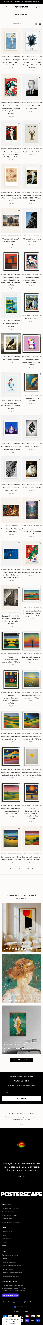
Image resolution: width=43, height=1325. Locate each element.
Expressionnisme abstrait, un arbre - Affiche (32, 658)
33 (28, 868)
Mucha (4, 1246)
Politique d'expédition (9, 1262)
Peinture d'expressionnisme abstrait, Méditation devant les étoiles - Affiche (31, 813)
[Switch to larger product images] (36, 23)
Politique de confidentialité (10, 1276)
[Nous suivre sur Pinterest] (19, 1302)
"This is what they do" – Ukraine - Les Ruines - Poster (11, 241)
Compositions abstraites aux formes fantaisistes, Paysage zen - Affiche (32, 613)
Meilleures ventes (8, 1212)
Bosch (4, 1242)
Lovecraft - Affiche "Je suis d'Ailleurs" (32, 107)
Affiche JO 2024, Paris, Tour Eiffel (32, 240)
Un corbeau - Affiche (11, 360)
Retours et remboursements (11, 1266)
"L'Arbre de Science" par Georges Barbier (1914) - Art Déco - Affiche (11, 154)
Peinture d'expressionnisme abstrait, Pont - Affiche (11, 659)
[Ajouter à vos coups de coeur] (19, 30)
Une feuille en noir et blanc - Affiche (11, 489)
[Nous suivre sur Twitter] (9, 1302)
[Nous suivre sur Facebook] (3, 1302)
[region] (21, 1114)
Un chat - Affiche (31, 318)
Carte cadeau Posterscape (10, 1222)
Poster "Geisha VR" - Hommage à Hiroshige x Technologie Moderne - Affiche (11, 109)
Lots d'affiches (7, 1219)
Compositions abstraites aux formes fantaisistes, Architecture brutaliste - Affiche (11, 619)
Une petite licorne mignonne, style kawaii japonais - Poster (31, 280)
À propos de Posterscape (10, 1255)
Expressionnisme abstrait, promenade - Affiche (32, 858)
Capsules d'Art (7, 1232)
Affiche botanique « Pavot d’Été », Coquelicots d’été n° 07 (11, 198)
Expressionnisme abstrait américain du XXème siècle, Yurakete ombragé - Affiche (11, 281)
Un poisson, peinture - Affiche (31, 399)
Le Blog (4, 1235)
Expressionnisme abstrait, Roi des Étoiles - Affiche (32, 774)
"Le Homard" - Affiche (31, 152)
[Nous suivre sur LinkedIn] (30, 1302)
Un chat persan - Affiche (32, 488)
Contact (4, 1259)
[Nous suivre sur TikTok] (25, 1302)
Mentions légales (7, 1269)
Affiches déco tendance (10, 1215)
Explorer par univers (21, 1060)
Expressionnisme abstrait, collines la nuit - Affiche (11, 774)
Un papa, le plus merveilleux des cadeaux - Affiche (11, 405)
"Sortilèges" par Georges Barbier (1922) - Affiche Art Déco (32, 198)
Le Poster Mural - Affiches (10, 1208)
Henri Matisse (6, 1239)
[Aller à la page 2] (32, 868)
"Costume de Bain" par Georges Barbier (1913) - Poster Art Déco (11, 62)
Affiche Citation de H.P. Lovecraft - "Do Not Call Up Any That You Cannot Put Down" (32, 63)
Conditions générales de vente (12, 1273)
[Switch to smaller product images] (40, 23)
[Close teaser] (22, 1317)
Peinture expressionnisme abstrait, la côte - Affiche (11, 858)
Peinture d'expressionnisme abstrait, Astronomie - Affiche (11, 699)
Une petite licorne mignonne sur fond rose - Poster (31, 362)
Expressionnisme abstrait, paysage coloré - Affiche (11, 738)
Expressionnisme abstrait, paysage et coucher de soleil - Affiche (11, 811)
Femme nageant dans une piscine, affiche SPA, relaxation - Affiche (11, 575)
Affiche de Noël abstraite (31, 572)
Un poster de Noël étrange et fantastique (11, 530)
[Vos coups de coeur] (36, 7)
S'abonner (21, 1098)
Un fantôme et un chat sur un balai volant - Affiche (11, 448)
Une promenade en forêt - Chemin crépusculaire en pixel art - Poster (32, 531)
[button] (11, 1321)
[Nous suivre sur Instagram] (14, 1302)
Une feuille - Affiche (32, 447)
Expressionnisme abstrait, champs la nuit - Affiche (32, 738)
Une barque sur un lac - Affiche (11, 325)
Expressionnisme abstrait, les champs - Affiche (32, 697)
